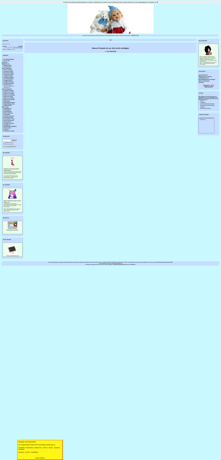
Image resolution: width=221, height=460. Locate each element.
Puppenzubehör (8, 105)
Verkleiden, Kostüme (9, 123)
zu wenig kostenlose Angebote (207, 103)
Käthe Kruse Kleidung (9, 95)
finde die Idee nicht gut (205, 108)
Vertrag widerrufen (91, 35)
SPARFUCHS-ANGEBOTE (10, 126)
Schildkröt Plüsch (8, 80)
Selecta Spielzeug (8, 113)
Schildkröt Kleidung (8, 81)
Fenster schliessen (40, 458)
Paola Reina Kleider (9, 74)
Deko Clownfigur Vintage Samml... (207, 56)
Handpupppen (7, 110)
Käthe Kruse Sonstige (9, 99)
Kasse (8, 49)
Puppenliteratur (7, 108)
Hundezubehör (7, 128)
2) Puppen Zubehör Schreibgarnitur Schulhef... (12, 226)
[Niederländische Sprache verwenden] (137, 35)
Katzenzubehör (7, 67)
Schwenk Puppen (8, 84)
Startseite (85, 35)
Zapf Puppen (7, 114)
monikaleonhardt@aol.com (119, 264)
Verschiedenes (7, 122)
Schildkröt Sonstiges (9, 83)
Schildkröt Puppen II (9, 77)
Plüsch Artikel (5, 107)
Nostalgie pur (7, 125)
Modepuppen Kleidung (9, 102)
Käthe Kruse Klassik (9, 92)
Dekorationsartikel (8, 117)
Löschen (13, 49)
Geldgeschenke (5, 64)
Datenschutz (101, 35)
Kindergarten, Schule (9, 131)
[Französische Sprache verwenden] (136, 35)
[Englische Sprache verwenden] (133, 35)
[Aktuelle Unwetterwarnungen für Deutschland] (206, 119)
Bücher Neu (7, 61)
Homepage (128, 35)
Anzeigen (4, 49)
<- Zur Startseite (110, 51)
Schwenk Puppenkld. (7, 89)
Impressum (122, 35)
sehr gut (202, 100)
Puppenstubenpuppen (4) (9, 86)
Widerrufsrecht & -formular (205, 76)
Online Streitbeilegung (204, 81)
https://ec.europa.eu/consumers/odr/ (164, 262)
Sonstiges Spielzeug (9, 116)
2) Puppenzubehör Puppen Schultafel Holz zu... (12, 255)
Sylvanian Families (8, 71)
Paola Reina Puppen (9, 72)
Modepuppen (7, 101)
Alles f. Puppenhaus (6, 68)
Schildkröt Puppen (8, 76)
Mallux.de (133, 264)
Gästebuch (201, 82)
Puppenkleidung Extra (9, 104)
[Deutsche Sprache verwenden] (132, 35)
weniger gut (203, 102)
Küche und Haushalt (9, 120)
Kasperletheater (8, 111)
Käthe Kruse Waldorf (9, 98)
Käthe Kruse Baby (8, 96)
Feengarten (4, 62)
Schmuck (6, 129)
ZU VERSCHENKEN (9, 59)
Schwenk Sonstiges (9, 90)
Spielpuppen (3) (7, 87)
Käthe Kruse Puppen (9, 93)
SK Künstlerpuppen (8, 78)
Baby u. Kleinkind (8, 69)
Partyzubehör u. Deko (9, 119)
